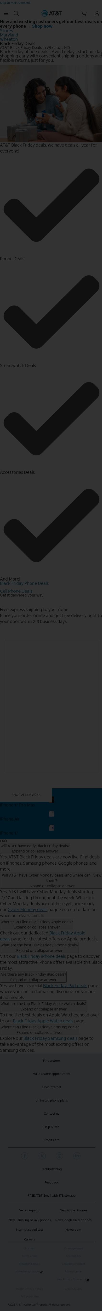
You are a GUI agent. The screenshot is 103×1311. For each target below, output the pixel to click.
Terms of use (29, 1256)
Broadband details (29, 1263)
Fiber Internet (51, 1087)
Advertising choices (28, 1271)
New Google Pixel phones (73, 1220)
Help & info (51, 1127)
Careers (29, 1239)
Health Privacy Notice (29, 1289)
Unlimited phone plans (51, 1100)
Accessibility (73, 1256)
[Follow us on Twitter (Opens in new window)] (43, 1155)
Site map (29, 1248)
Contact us (51, 1114)
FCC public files (30, 1296)
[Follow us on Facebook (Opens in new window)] (25, 1155)
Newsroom (73, 1230)
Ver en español (29, 1210)
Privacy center (73, 1271)
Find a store (51, 1061)
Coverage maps (73, 1248)
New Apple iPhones (73, 1210)
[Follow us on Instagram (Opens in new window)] (60, 1155)
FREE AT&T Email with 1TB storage (51, 1196)
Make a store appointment (51, 1074)
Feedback (51, 1182)
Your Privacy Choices (69, 1279)
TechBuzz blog (51, 1169)
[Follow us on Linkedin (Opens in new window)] (77, 1155)
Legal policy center (73, 1263)
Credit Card (52, 1140)
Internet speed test (29, 1230)
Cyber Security (73, 1289)
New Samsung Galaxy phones (30, 1220)
